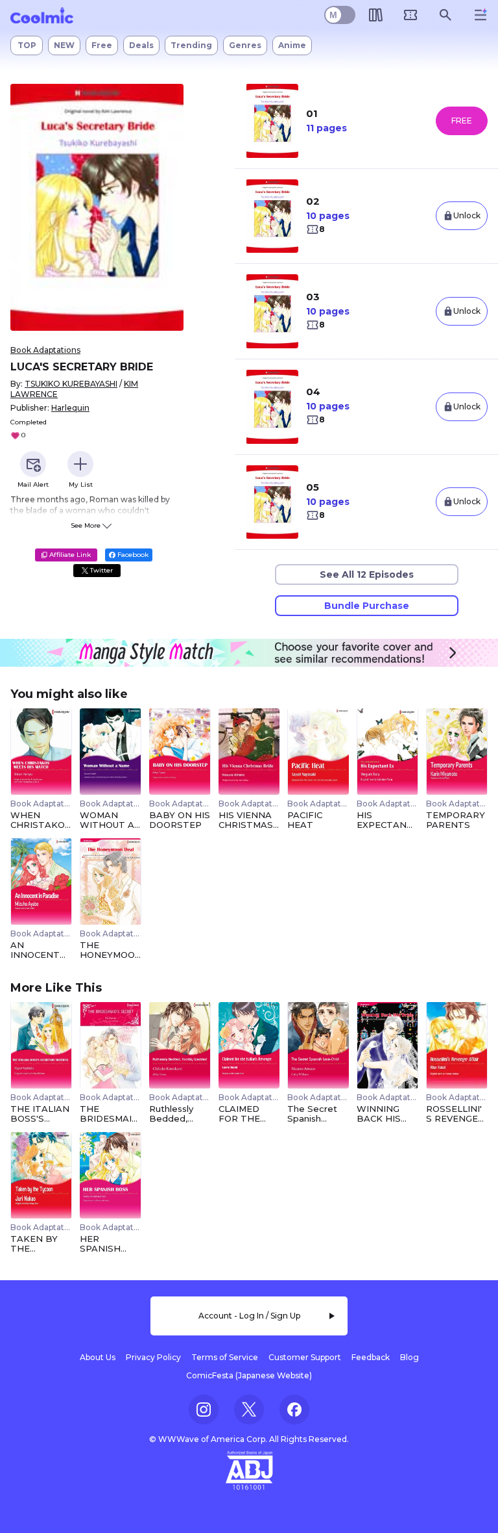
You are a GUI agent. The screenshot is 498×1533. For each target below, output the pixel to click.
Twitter (100, 570)
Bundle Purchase (366, 606)
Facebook (131, 554)
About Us (97, 1357)
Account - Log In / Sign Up (249, 1315)
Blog (409, 1357)
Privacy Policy (153, 1357)
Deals (141, 45)
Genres (245, 45)
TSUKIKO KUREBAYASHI (71, 384)
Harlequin (70, 408)
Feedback (370, 1357)
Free (101, 45)
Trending (191, 45)
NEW (64, 45)
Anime (292, 45)
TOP (27, 45)
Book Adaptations (45, 350)
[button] (97, 208)
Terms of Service (224, 1357)
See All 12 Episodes (367, 574)
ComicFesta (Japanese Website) (249, 1375)
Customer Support (304, 1357)
